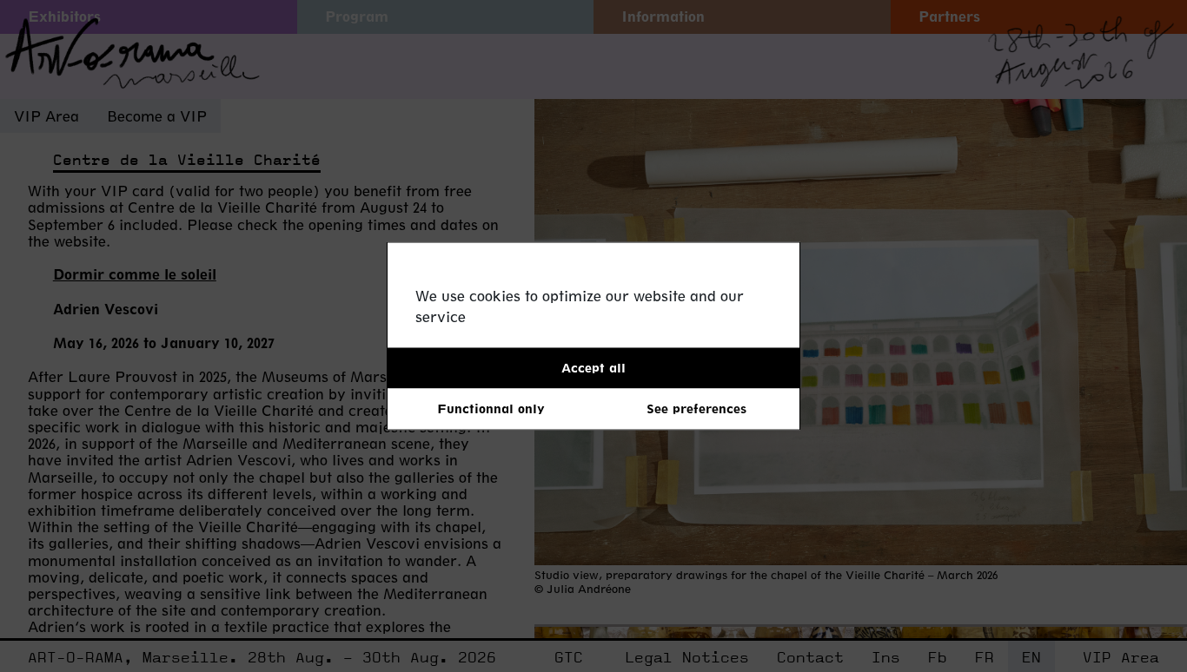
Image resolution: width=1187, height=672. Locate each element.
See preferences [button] (696, 408)
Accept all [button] (593, 367)
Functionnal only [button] (491, 408)
